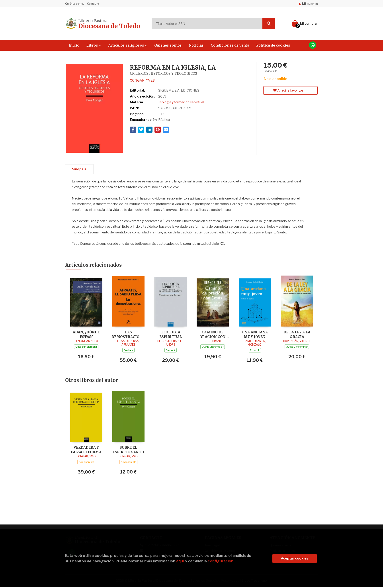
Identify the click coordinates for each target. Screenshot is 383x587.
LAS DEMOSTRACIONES (128, 334)
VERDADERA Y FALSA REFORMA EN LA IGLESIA (86, 449)
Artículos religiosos (126, 45)
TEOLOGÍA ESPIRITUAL (170, 334)
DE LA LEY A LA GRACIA (296, 334)
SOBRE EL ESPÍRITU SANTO (128, 449)
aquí (180, 561)
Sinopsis (79, 169)
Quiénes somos (74, 3)
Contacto (93, 3)
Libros (92, 45)
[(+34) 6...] (312, 45)
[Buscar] (268, 23)
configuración (220, 561)
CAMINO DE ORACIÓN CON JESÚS (212, 334)
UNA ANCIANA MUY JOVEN (255, 334)
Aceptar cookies (294, 558)
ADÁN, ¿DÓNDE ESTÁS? (86, 334)
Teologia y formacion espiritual (181, 102)
